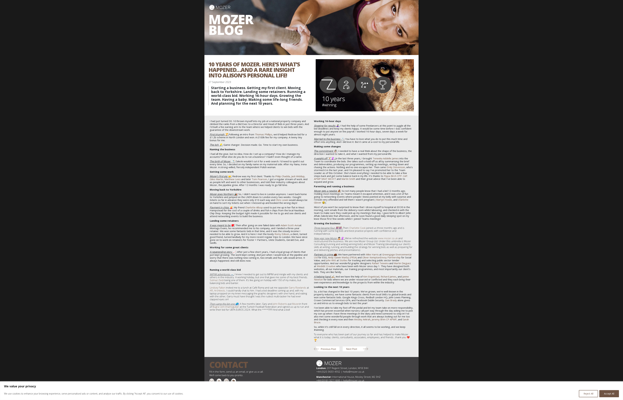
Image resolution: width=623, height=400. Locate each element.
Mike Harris (372, 254)
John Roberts (280, 303)
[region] (311, 390)
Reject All (588, 393)
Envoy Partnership (390, 257)
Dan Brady (391, 300)
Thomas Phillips (263, 134)
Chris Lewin (282, 200)
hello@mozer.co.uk (353, 371)
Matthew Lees (232, 179)
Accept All (609, 393)
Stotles (344, 260)
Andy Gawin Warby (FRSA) (342, 257)
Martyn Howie (384, 199)
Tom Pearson (259, 179)
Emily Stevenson (396, 167)
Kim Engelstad (371, 276)
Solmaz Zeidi (217, 280)
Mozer (295, 303)
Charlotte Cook (357, 227)
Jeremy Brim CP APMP (384, 319)
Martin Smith (348, 178)
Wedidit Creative (326, 266)
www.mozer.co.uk (388, 238)
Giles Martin (216, 179)
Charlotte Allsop (254, 207)
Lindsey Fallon (217, 287)
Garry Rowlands (297, 287)
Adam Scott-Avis (290, 225)
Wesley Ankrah (362, 319)
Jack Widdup (298, 176)
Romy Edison (282, 234)
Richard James (388, 276)
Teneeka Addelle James (386, 158)
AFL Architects (217, 290)
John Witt (331, 260)
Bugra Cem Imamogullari (226, 306)
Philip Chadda (282, 176)
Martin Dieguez (402, 263)
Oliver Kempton (371, 257)
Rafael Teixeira (380, 263)
